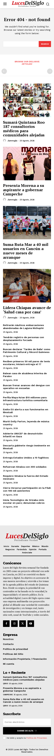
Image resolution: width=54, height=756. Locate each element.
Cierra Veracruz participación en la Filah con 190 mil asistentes (27, 489)
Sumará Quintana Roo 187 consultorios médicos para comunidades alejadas (24, 129)
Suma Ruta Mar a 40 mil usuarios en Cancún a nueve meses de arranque (25, 251)
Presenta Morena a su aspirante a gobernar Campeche (23, 189)
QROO (5, 683)
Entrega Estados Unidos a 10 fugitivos (26, 457)
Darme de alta (25, 731)
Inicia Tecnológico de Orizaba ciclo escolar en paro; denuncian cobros (24, 501)
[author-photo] (5, 140)
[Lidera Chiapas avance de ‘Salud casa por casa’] (27, 285)
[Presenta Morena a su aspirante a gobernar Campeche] (27, 163)
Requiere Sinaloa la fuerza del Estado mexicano (25, 477)
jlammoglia (12, 141)
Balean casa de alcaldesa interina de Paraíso (25, 375)
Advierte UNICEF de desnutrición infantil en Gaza (23, 435)
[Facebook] (6, 623)
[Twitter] (22, 623)
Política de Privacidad (36, 738)
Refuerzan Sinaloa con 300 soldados (24, 466)
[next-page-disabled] (49, 71)
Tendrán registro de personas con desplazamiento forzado (23, 339)
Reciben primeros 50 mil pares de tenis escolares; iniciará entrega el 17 (26, 363)
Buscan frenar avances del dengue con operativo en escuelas (26, 387)
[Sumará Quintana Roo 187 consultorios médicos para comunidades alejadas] (27, 100)
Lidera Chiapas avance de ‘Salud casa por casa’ (27, 309)
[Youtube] (30, 623)
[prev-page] (4, 71)
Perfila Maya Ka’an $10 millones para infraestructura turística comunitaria (25, 399)
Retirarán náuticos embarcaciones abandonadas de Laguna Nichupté (23, 326)
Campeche (8, 695)
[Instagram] (14, 623)
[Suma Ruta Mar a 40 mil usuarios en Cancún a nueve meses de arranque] (27, 222)
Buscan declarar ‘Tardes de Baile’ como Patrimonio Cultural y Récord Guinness (26, 351)
